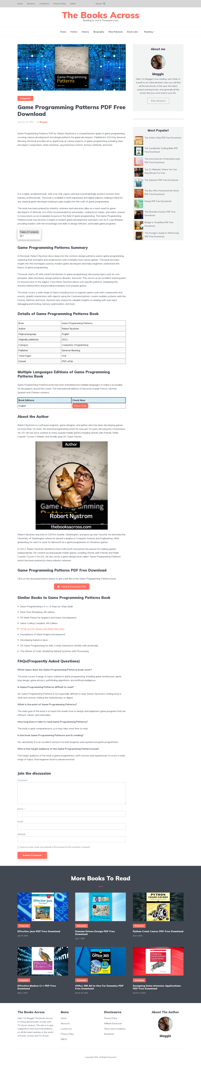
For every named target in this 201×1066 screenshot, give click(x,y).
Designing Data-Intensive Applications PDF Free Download (157, 987)
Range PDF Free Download (158, 201)
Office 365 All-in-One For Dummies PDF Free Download (99, 987)
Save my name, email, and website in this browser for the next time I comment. (55, 847)
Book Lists (132, 31)
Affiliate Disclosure (113, 1023)
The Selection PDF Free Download (161, 180)
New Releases (116, 31)
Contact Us (44, 4)
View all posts (158, 101)
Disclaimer (109, 1034)
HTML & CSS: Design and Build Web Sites (42, 628)
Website (21, 834)
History (85, 31)
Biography (98, 31)
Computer (25, 98)
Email (21, 821)
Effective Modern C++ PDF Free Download (37, 987)
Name (21, 809)
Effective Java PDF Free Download (39, 931)
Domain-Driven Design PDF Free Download (95, 933)
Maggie (44, 122)
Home (20, 4)
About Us (31, 4)
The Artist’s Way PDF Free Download (163, 137)
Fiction (73, 31)
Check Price (80, 405)
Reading (148, 31)
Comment (22, 780)
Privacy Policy (60, 4)
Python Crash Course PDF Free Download (158, 931)
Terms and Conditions (115, 1028)
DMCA (73, 4)
